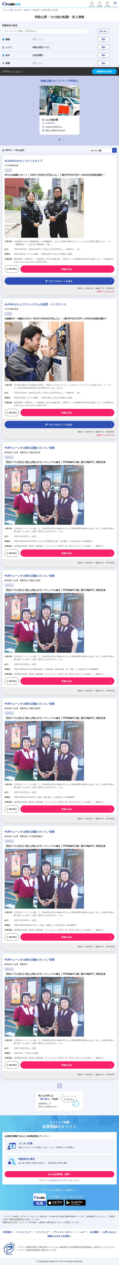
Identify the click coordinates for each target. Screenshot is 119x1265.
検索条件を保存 (104, 71)
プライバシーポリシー (64, 1232)
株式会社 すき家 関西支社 (16, 964)
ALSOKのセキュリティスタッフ (24, 160)
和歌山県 (27, 10)
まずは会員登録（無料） (59, 1174)
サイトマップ (42, 1232)
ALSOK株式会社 (12, 165)
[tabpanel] (59, 110)
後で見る (13, 269)
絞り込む (103, 31)
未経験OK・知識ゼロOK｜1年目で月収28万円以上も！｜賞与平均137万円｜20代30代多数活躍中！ (56, 318)
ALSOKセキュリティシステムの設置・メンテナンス (35, 304)
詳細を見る (67, 269)
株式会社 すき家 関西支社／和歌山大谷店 (22, 580)
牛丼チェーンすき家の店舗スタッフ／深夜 (30, 447)
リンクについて (23, 1232)
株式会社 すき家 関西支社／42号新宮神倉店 (24, 836)
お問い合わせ (109, 1232)
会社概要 (94, 1232)
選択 (103, 39)
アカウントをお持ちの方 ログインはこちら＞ (59, 1180)
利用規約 (7, 1232)
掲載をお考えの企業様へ (59, 1236)
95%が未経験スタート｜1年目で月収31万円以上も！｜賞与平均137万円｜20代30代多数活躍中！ (55, 175)
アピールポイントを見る (61, 281)
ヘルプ (82, 1232)
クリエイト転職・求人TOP (11, 10)
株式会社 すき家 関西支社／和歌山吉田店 (22, 708)
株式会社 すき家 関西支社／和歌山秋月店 (22, 452)
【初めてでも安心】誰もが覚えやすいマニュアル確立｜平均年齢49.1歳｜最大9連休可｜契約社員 (55, 462)
